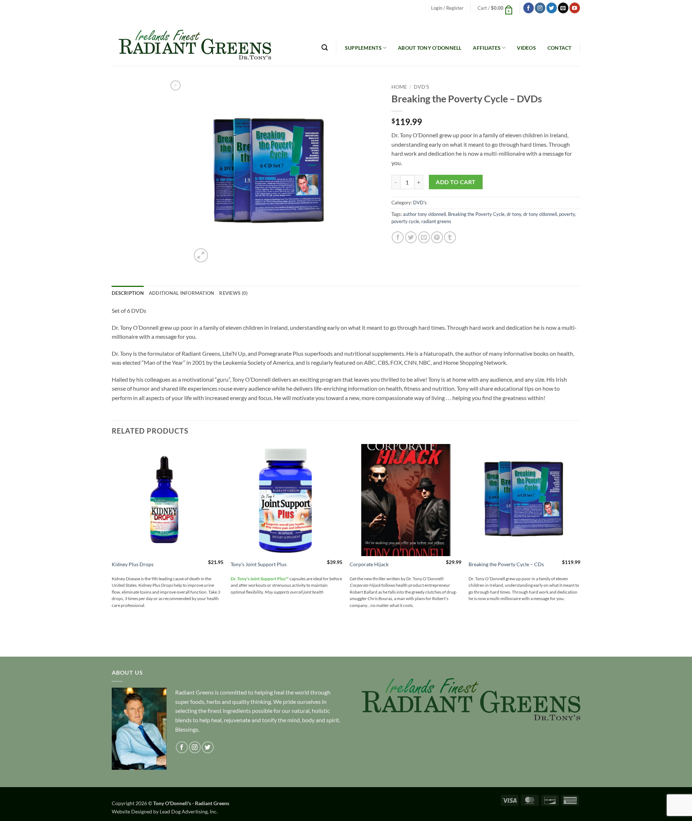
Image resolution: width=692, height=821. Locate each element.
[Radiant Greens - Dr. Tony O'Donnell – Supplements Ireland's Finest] (191, 41)
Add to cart (455, 182)
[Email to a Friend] (424, 237)
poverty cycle (405, 221)
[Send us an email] (563, 8)
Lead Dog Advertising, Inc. (189, 811)
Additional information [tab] (181, 293)
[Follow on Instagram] (540, 8)
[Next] (580, 549)
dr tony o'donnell (540, 214)
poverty (567, 214)
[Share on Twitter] (411, 237)
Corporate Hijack (369, 564)
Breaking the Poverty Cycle (476, 214)
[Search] (325, 48)
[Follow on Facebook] (528, 8)
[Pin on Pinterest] (437, 237)
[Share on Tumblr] (450, 237)
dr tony (514, 214)
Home (399, 87)
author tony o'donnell (424, 214)
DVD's (421, 87)
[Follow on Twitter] (551, 8)
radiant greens (436, 221)
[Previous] (112, 549)
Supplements (363, 48)
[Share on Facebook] (398, 237)
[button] (447, 8)
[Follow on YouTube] (574, 8)
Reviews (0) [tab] (233, 293)
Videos (526, 48)
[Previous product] (175, 85)
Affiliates (487, 48)
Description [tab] (128, 293)
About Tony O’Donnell (430, 48)
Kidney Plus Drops (133, 564)
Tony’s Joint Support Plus (259, 564)
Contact (559, 48)
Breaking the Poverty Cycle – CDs (506, 564)
